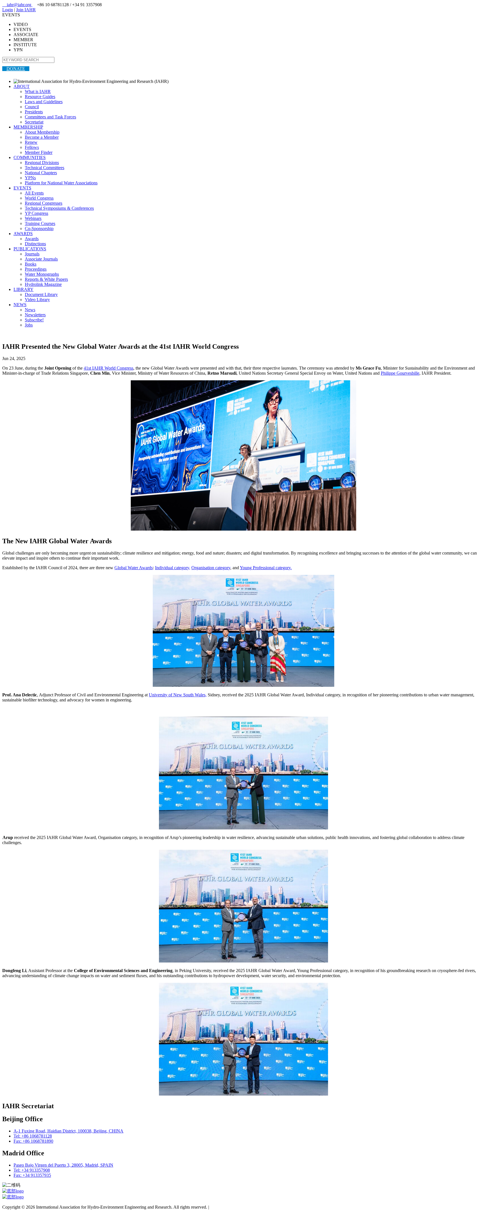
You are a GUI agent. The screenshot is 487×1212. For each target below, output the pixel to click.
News (30, 309)
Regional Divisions (42, 162)
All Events (34, 193)
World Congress (39, 198)
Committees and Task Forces (50, 116)
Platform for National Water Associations (61, 182)
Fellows (32, 147)
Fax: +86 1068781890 (33, 1141)
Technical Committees (44, 167)
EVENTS (22, 188)
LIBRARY (24, 289)
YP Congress (36, 213)
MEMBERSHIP (28, 127)
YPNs (30, 177)
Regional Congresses (43, 203)
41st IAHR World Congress (108, 368)
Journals (32, 253)
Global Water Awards (133, 567)
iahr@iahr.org (17, 4)
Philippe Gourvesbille (400, 373)
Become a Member (42, 137)
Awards (32, 238)
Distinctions (35, 243)
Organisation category (210, 567)
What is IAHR (38, 91)
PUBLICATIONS (30, 248)
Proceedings (36, 269)
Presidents (34, 111)
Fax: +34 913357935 (32, 1175)
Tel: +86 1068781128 (33, 1136)
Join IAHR (26, 9)
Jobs (29, 325)
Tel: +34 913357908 (32, 1170)
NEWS (20, 304)
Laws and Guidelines (44, 101)
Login (7, 9)
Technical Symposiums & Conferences (59, 208)
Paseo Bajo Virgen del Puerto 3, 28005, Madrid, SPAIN (63, 1165)
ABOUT (22, 86)
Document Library (41, 294)
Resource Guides (40, 96)
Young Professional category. (266, 567)
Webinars (33, 218)
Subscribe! (34, 319)
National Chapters (41, 172)
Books (30, 264)
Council (32, 106)
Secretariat (34, 122)
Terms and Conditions (229, 1207)
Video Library (37, 299)
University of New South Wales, (178, 694)
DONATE (15, 68)
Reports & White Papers (46, 279)
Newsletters (35, 314)
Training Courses (40, 223)
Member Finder (38, 152)
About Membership (42, 132)
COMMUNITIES (30, 157)
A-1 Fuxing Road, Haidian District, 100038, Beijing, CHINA (68, 1131)
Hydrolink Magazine (43, 284)
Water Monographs (42, 274)
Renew (31, 142)
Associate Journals (41, 259)
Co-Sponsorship (39, 228)
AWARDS (23, 233)
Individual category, (172, 567)
